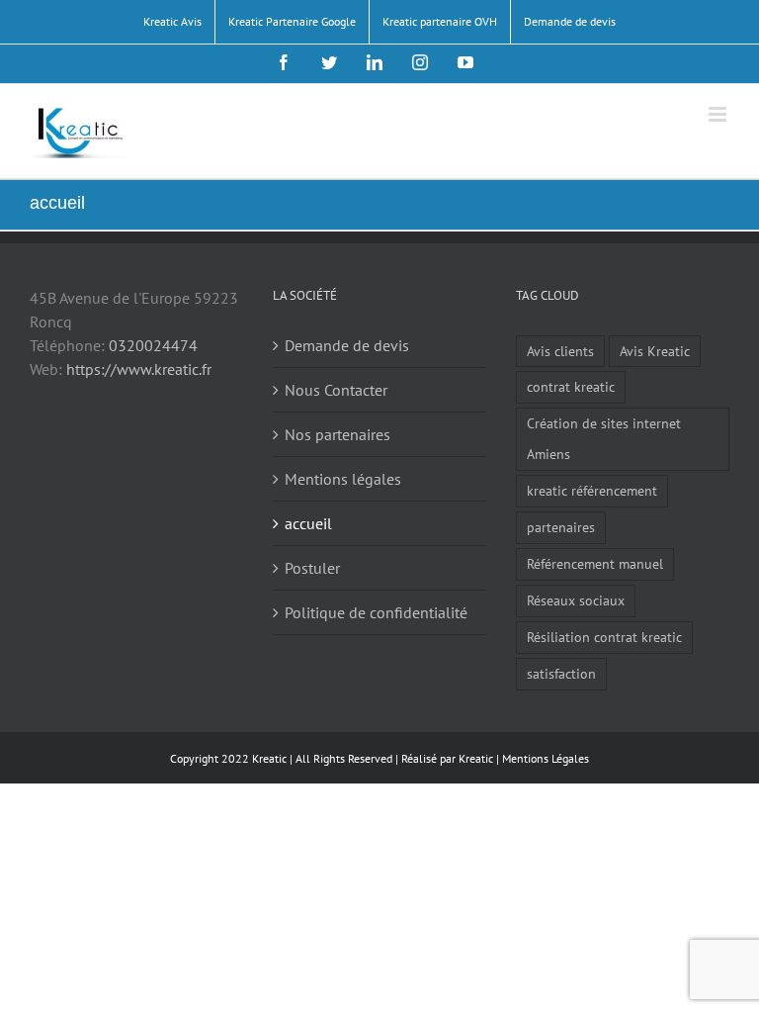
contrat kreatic (571, 386)
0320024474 (153, 345)
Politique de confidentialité (376, 612)
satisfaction (561, 673)
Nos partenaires (337, 434)
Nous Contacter (336, 390)
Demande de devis (347, 345)
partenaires (561, 526)
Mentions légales (343, 479)
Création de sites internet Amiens (604, 438)
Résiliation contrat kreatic (604, 636)
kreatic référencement (592, 490)
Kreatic (476, 758)
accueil (308, 523)
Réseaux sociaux (576, 600)
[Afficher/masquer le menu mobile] (719, 114)
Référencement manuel (595, 563)
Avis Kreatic (655, 350)
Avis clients (560, 350)
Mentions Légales (545, 758)
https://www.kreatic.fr (138, 369)
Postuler (312, 568)
